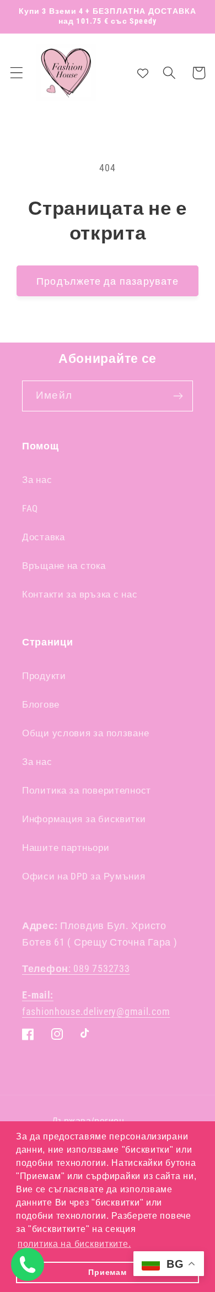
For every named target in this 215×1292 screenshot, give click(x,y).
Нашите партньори (66, 847)
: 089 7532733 (76, 968)
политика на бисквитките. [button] (74, 1243)
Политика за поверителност (86, 790)
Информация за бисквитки (84, 818)
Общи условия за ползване (85, 733)
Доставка (43, 536)
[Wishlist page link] (142, 72)
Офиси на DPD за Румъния (84, 876)
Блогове (41, 704)
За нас (37, 479)
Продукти (44, 675)
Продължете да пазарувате (107, 281)
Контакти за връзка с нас (79, 594)
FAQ (30, 508)
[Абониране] (177, 396)
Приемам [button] (107, 1272)
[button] (16, 73)
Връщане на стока (64, 565)
